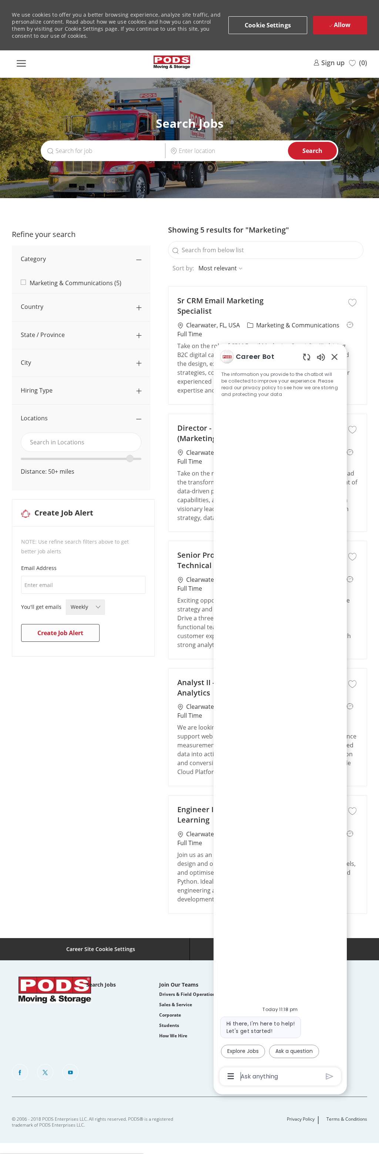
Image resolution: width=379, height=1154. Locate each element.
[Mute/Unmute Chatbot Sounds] (320, 356)
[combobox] (81, 442)
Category (33, 259)
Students (169, 1025)
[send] (329, 1076)
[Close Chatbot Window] (334, 356)
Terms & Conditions (346, 1119)
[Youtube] (70, 1072)
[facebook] (20, 1072)
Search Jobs (101, 984)
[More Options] (230, 1076)
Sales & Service (175, 1004)
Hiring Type (37, 390)
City (26, 362)
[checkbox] (352, 302)
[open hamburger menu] (21, 62)
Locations (34, 418)
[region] (280, 716)
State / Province (43, 335)
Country (32, 307)
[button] (267, 25)
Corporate (170, 1015)
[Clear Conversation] (306, 357)
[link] (329, 62)
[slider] (130, 458)
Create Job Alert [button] (60, 633)
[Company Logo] (172, 62)
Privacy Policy (301, 1119)
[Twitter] (45, 1072)
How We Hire (173, 1036)
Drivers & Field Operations (188, 994)
